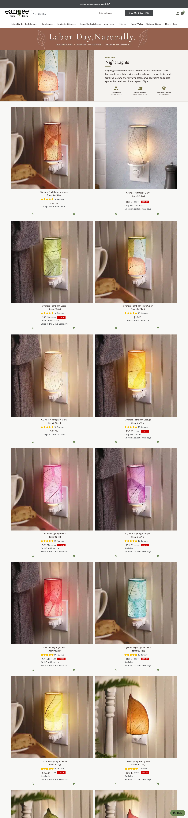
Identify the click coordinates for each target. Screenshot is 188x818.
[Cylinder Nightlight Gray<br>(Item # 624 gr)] (136, 148)
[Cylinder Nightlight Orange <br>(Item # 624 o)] (136, 375)
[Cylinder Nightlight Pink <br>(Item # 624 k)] (52, 489)
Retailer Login (105, 13)
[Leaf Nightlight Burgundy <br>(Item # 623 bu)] (136, 717)
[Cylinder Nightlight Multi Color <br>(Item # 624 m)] (136, 262)
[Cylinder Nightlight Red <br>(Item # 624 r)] (52, 603)
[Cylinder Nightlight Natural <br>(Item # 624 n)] (52, 375)
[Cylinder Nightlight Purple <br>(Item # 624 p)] (136, 489)
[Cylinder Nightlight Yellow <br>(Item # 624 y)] (52, 717)
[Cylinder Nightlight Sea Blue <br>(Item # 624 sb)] (136, 603)
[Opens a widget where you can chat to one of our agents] (177, 813)
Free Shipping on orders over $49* (94, 3)
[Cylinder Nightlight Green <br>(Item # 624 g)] (52, 262)
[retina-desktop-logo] (17, 10)
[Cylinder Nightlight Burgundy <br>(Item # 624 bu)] (52, 148)
